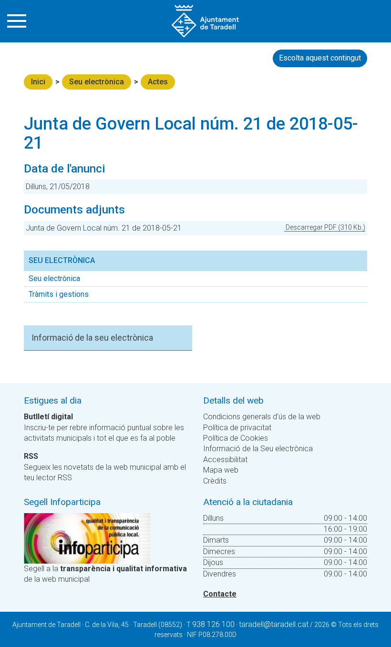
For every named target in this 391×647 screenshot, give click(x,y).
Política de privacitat (237, 427)
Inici (38, 81)
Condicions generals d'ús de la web (261, 416)
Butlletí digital (48, 416)
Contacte (220, 593)
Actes (158, 81)
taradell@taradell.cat (274, 624)
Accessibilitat (225, 459)
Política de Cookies (235, 438)
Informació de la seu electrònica (92, 338)
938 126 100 (213, 624)
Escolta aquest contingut (320, 57)
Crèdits (214, 480)
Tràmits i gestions (59, 294)
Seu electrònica (96, 81)
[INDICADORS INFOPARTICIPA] (87, 537)
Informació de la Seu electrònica (258, 448)
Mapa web (220, 470)
